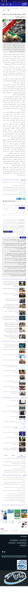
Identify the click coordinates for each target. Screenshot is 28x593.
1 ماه (19, 492)
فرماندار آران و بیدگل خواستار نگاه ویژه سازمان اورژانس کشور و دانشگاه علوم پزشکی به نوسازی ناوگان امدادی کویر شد (14, 244)
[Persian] (1, 528)
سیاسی (24, 475)
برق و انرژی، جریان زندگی (14, 416)
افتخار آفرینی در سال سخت (14, 400)
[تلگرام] (22, 199)
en (25, 279)
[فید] (6, 1)
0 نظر (10, 10)
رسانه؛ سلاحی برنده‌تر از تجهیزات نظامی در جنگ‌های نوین (16, 477)
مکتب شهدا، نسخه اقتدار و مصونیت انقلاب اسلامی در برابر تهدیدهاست (14, 479)
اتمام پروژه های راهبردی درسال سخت (12, 405)
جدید (21, 455)
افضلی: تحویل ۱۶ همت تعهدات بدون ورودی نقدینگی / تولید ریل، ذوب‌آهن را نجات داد (15, 259)
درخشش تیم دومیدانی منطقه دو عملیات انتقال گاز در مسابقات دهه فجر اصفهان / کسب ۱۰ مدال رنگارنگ (10, 367)
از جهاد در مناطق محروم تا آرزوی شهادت (18, 185)
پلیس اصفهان (14, 540)
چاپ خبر (5, 10)
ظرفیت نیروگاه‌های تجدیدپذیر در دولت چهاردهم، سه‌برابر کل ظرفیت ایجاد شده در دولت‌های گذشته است (10, 449)
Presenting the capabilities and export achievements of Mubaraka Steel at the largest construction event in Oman (11, 325)
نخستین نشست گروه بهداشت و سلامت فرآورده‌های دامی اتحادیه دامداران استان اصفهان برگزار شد (15, 274)
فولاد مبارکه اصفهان (22, 543)
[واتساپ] (24, 199)
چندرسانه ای (23, 398)
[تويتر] (17, 199)
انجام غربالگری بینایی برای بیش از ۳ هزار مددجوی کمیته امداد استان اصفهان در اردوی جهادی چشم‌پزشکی (15, 267)
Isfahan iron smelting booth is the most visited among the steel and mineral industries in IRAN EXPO (11, 337)
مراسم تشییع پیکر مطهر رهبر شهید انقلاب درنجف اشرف (16, 495)
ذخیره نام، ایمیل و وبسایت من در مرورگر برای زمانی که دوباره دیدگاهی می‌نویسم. (19, 232)
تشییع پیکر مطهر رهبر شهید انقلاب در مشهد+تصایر (17, 494)
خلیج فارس (15, 69)
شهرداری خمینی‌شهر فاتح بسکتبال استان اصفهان (10, 349)
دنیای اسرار (18, 67)
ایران (20, 205)
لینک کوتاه (17, 201)
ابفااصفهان (23, 545)
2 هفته (19, 489)
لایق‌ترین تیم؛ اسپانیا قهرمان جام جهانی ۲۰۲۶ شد (10, 360)
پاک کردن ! (5, 231)
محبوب (13, 455)
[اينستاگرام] (2, 1)
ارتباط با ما (22, 1)
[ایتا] (4, 1)
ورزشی (24, 341)
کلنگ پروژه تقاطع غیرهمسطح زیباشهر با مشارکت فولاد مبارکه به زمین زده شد (15, 263)
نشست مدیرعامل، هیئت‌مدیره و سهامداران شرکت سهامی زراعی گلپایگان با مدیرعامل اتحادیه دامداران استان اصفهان (15, 270)
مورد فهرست (14, 1)
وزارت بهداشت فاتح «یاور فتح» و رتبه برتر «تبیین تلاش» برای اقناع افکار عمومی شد (15, 248)
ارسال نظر (10, 231)
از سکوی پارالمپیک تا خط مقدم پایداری (12, 437)
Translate (2, 532)
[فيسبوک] (20, 199)
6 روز (23, 480)
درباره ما (18, 1)
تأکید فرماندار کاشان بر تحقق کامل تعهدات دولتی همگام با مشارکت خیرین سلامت (14, 240)
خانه (25, 1)
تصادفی (5, 455)
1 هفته (23, 485)
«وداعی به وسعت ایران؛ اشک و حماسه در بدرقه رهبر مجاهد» (15, 497)
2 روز (5, 477)
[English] (2, 528)
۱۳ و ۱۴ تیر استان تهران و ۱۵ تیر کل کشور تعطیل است (16, 499)
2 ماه (21, 502)
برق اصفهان (12, 543)
